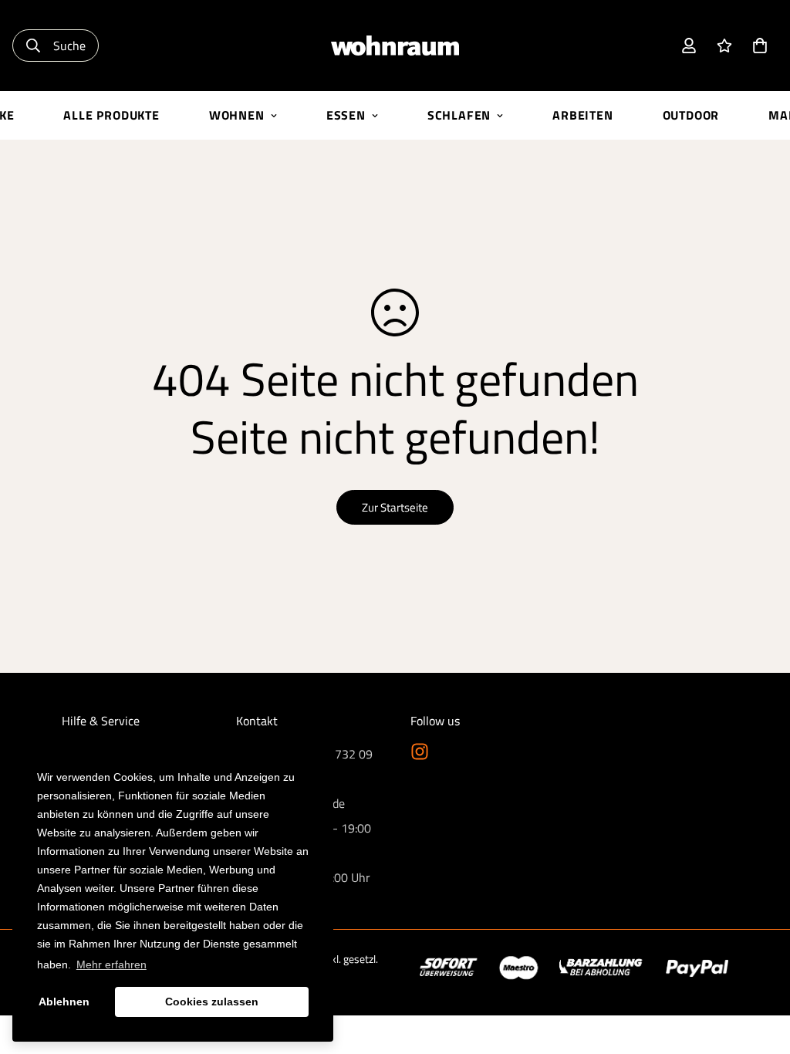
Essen (346, 115)
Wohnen (237, 115)
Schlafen (459, 115)
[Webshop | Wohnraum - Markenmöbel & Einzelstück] (395, 46)
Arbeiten (582, 115)
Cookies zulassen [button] (211, 1001)
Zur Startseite (395, 507)
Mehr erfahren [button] (111, 964)
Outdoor (691, 115)
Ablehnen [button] (64, 1001)
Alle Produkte (111, 115)
